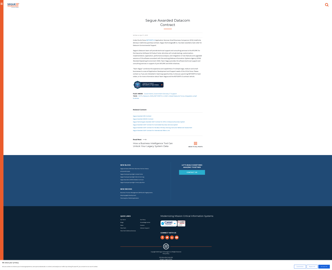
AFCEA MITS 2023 (125, 171)
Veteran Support (144, 228)
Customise (300, 266)
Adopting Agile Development (128, 195)
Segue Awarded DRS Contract (142, 116)
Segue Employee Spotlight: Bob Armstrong (132, 177)
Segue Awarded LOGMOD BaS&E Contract (132, 179)
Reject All (312, 266)
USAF (166, 96)
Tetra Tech (123, 228)
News (121, 225)
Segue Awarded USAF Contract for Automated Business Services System (155, 125)
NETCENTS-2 (150, 40)
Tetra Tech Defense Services (128, 231)
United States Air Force (176, 96)
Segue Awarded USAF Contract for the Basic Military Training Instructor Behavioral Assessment (162, 127)
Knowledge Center (145, 222)
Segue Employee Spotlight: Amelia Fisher (131, 174)
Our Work (123, 219)
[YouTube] (177, 237)
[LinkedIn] (172, 238)
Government (148, 94)
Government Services (161, 94)
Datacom (146, 96)
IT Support (173, 94)
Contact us (192, 172)
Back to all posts (196, 146)
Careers (142, 225)
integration (189, 96)
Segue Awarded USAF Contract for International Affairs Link (151, 130)
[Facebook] (162, 237)
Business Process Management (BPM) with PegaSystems (136, 192)
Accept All (324, 266)
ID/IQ (152, 96)
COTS (140, 96)
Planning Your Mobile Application (129, 198)
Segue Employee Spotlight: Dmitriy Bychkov (132, 182)
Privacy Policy (166, 253)
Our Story (143, 219)
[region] (166, 265)
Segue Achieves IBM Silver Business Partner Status (134, 168)
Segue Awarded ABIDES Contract (143, 119)
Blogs (122, 222)
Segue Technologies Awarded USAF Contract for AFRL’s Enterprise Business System (159, 122)
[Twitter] (167, 237)
